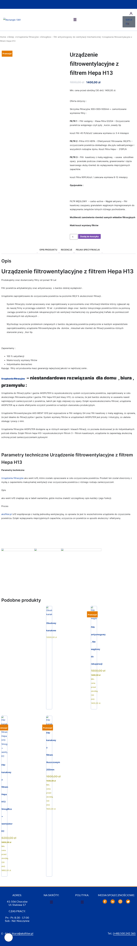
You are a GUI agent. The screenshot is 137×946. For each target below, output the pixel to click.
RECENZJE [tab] (66, 249)
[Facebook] (105, 901)
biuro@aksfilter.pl (22, 933)
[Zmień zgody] (8, 937)
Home (3, 37)
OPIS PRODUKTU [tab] (48, 249)
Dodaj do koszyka (89, 236)
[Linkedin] (113, 901)
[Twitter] (128, 901)
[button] (75, 20)
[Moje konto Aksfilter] (131, 13)
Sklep (11, 37)
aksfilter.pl (6, 514)
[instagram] (120, 901)
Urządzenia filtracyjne (27, 37)
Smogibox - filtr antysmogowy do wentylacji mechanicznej (71, 37)
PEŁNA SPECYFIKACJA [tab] (88, 249)
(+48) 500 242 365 (124, 933)
